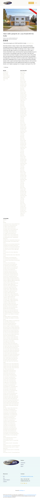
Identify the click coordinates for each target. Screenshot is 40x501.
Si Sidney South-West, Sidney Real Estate (11, 367)
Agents (22, 464)
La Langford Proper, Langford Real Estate (11, 295)
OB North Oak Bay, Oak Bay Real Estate (10, 336)
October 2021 (23, 145)
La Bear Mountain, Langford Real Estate (10, 283)
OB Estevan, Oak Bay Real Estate (9, 335)
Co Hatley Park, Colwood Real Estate (10, 225)
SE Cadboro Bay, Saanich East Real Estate (11, 346)
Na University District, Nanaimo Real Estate (11, 327)
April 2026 (22, 78)
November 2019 (23, 176)
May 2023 (22, 120)
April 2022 (22, 137)
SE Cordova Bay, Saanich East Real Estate (11, 348)
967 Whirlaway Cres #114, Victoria (27, 476)
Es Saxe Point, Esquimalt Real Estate (10, 276)
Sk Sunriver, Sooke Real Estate (9, 391)
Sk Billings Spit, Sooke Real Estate (9, 371)
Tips (4, 80)
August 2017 (22, 213)
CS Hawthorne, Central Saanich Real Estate (11, 244)
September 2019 (23, 179)
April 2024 (22, 105)
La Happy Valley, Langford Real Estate (10, 289)
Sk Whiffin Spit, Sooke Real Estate (9, 394)
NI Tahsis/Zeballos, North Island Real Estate (11, 328)
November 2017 (23, 209)
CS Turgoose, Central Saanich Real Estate (11, 248)
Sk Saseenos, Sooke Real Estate (9, 385)
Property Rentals (6, 76)
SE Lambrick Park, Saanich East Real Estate (11, 354)
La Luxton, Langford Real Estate (9, 296)
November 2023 (23, 112)
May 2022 (22, 136)
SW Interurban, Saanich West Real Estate (11, 400)
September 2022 (23, 131)
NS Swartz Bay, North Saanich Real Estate (11, 334)
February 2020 (23, 172)
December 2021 (23, 143)
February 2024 (23, 108)
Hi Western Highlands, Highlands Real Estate (11, 280)
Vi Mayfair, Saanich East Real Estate (10, 421)
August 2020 (22, 164)
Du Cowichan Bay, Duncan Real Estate (10, 258)
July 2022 (22, 133)
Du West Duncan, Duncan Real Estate (10, 268)
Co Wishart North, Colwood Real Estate (10, 234)
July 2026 (22, 74)
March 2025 (22, 90)
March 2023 (22, 123)
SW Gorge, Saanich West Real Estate (10, 398)
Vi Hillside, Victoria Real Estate (9, 417)
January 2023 (23, 125)
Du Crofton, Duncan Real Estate (9, 262)
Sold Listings (5, 78)
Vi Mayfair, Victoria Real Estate (9, 422)
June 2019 (22, 183)
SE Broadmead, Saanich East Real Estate (11, 344)
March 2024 (22, 106)
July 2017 (22, 214)
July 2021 (22, 149)
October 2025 (23, 86)
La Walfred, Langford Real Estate (9, 301)
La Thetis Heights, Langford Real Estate (10, 300)
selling (4, 362)
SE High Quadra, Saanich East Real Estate (11, 351)
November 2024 (23, 96)
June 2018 (22, 199)
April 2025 (22, 89)
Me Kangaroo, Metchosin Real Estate (10, 305)
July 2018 (22, 198)
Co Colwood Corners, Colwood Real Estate (11, 223)
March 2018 (22, 203)
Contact (5, 481)
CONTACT (31, 2)
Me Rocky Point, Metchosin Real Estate (10, 309)
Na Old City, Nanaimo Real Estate (9, 324)
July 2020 (22, 166)
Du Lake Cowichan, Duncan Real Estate (10, 266)
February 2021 (23, 156)
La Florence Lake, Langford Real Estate (10, 285)
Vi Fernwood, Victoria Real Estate (9, 416)
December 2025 (23, 84)
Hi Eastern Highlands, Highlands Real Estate (11, 279)
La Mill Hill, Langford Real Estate (9, 297)
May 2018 (22, 201)
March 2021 (22, 155)
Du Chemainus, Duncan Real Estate (9, 257)
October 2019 (23, 178)
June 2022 (22, 135)
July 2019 (22, 182)
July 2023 (22, 117)
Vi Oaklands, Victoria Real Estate (9, 424)
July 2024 (22, 101)
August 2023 (22, 116)
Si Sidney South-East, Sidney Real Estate (11, 366)
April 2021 (22, 154)
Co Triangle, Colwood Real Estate (9, 233)
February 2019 (23, 188)
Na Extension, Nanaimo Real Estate (9, 323)
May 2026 (22, 77)
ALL (4, 221)
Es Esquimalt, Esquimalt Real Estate (10, 271)
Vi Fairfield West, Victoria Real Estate (10, 414)
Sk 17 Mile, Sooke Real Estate (8, 369)
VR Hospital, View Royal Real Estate (10, 429)
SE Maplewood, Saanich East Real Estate (11, 355)
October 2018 (23, 194)
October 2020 (23, 162)
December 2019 (23, 175)
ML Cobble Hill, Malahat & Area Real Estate (11, 312)
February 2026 (23, 81)
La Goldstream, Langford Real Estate (10, 288)
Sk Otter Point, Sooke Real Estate (9, 381)
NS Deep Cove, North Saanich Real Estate (11, 331)
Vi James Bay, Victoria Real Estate (9, 418)
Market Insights (6, 479)
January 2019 (22, 190)
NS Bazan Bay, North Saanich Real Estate (10, 330)
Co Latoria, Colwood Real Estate (9, 227)
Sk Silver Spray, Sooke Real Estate (9, 387)
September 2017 (23, 211)
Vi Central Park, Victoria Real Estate (10, 410)
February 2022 (23, 140)
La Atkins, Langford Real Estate (9, 281)
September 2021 (23, 147)
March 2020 (22, 171)
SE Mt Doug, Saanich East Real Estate (10, 357)
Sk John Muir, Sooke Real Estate (9, 377)
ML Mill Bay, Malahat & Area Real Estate (10, 316)
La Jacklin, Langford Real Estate (9, 292)
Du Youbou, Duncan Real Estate (9, 269)
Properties (23, 462)
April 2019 (22, 186)
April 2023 (22, 121)
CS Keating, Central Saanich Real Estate (10, 245)
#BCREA (4, 219)
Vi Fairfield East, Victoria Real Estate (10, 413)
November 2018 (23, 192)
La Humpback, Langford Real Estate (10, 291)
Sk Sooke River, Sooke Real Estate (9, 389)
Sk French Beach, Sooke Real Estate (10, 375)
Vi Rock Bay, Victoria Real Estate (9, 425)
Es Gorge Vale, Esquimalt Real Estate (10, 272)
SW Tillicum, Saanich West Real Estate (10, 408)
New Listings (5, 73)
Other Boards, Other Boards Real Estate (10, 339)
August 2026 (22, 73)
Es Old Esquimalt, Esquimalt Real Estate (10, 274)
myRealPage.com (22, 490)
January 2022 (23, 141)
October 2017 (23, 210)
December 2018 (23, 191)
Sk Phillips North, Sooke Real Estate (9, 382)
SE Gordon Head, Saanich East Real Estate (11, 350)
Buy (4, 476)
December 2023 (23, 110)
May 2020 (22, 168)
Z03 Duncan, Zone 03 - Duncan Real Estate (11, 445)
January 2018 (22, 206)
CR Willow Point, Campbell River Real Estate (11, 240)
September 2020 (23, 163)
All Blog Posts (5, 72)
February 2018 (23, 205)
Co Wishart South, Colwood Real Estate (10, 236)
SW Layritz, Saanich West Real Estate (10, 401)
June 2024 (22, 102)
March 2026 (22, 80)
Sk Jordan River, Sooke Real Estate (9, 378)
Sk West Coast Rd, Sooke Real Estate (10, 393)
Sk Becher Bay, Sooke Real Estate (9, 370)
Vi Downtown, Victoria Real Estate (9, 412)
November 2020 (23, 160)
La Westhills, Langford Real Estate (9, 303)
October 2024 (23, 97)
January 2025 (23, 93)
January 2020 (23, 174)
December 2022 (23, 127)
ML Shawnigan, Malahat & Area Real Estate (11, 320)
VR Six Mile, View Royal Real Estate (9, 430)
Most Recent (22, 72)
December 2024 (23, 94)
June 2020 (22, 167)
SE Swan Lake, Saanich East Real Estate (10, 361)
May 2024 (22, 104)
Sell (4, 478)
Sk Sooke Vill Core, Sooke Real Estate (10, 390)
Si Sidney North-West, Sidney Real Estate (11, 365)
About (22, 466)
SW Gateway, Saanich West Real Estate (10, 395)
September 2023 (23, 115)
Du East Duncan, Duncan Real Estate (10, 264)
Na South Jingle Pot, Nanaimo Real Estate (11, 326)
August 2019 (22, 180)
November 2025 (23, 85)
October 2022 (23, 129)
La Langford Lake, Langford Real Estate (10, 293)
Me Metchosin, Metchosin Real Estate (10, 307)
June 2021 (22, 151)
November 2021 (23, 144)
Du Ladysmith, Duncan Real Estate (9, 265)
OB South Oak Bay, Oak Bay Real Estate (10, 338)
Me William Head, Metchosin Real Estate (10, 311)
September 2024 (23, 98)
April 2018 (22, 202)
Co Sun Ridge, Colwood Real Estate (10, 231)
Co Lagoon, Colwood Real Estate (9, 226)
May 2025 (22, 88)
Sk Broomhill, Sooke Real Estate (11, 39)
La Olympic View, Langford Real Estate (10, 299)
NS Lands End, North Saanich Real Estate (11, 332)
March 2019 (22, 187)
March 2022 (22, 139)
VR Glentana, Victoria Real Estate (9, 426)
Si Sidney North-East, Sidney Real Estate (11, 363)
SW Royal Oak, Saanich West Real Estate (10, 404)
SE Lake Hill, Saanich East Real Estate (10, 352)
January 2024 (23, 109)
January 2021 (22, 158)
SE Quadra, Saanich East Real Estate (10, 359)
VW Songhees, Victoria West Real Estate (11, 433)
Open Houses (5, 74)
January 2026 (23, 82)
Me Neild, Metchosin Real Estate (9, 308)
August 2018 (22, 197)
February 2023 (23, 124)
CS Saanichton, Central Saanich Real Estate (11, 246)
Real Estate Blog (6, 77)
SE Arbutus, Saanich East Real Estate (10, 343)
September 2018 (23, 195)
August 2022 (22, 132)
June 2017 (22, 215)
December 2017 (23, 207)
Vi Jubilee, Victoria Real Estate (9, 420)
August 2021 (22, 148)
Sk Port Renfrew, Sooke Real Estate (9, 383)
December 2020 (23, 159)
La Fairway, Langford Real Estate (9, 284)
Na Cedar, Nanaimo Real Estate (9, 322)
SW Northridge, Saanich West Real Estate (11, 402)
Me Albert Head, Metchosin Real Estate (10, 304)
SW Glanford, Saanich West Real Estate (10, 397)
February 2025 (23, 92)
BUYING (4, 222)
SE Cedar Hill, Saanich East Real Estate (10, 347)
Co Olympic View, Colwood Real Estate (10, 229)
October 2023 (23, 113)
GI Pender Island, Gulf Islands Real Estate (10, 277)
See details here (30, 43)
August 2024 (22, 100)
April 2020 (22, 170)
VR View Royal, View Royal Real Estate (10, 432)
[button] (31, 3)
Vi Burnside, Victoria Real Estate (9, 409)
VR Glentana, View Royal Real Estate (10, 428)
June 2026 (22, 76)
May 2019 (22, 184)
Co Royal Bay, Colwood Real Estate (9, 230)
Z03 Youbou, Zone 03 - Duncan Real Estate (11, 452)
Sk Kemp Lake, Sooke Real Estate (9, 379)
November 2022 (23, 128)
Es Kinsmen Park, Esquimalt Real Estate (10, 273)
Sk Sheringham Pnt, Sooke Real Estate (10, 386)
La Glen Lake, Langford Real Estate (9, 287)
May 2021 (22, 152)
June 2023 (22, 119)
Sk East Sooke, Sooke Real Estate (9, 374)
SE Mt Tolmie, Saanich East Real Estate (10, 358)
